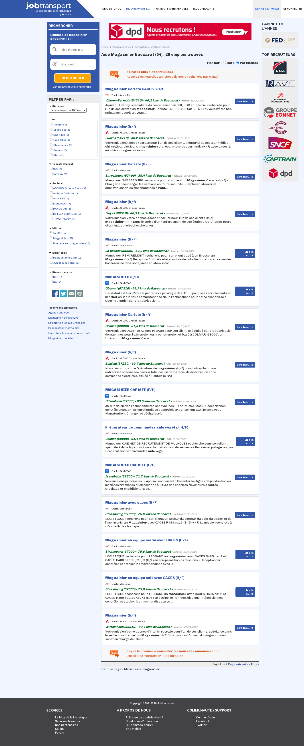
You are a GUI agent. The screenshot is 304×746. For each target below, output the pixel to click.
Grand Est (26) (62, 129)
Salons (60, 728)
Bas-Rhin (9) (61, 134)
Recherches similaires (62, 307)
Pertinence (249, 63)
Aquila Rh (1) (61, 198)
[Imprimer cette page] (79, 293)
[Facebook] (55, 293)
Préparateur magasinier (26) (71, 243)
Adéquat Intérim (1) (65, 193)
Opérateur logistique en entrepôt (69, 333)
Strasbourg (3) (62, 145)
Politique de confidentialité (144, 717)
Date (231, 63)
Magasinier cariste (60, 338)
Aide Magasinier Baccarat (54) (152, 47)
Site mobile (133, 728)
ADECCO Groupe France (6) (70, 188)
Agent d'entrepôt (59, 312)
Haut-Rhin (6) (61, 140)
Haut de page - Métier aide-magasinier (130, 669)
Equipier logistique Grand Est (66, 322)
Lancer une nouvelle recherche (72, 86)
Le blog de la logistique (71, 717)
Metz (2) (58, 155)
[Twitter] (63, 293)
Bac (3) (57, 277)
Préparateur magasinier (64, 328)
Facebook (203, 721)
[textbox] (73, 49)
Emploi (105, 47)
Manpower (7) (62, 203)
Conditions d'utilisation (142, 721)
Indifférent (60, 124)
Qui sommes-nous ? (139, 725)
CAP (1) (58, 282)
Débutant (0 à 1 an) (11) (67, 257)
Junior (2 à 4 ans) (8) (66, 262)
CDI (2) (57, 168)
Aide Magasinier (121, 47)
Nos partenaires (66, 725)
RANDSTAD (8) (62, 208)
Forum (59, 732)
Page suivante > (239, 664)
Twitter (201, 725)
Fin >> (255, 664)
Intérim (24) (60, 174)
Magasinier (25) (63, 238)
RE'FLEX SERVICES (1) (67, 213)
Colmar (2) (60, 150)
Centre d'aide (205, 717)
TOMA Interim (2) (64, 218)
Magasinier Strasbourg (63, 317)
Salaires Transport (68, 721)
